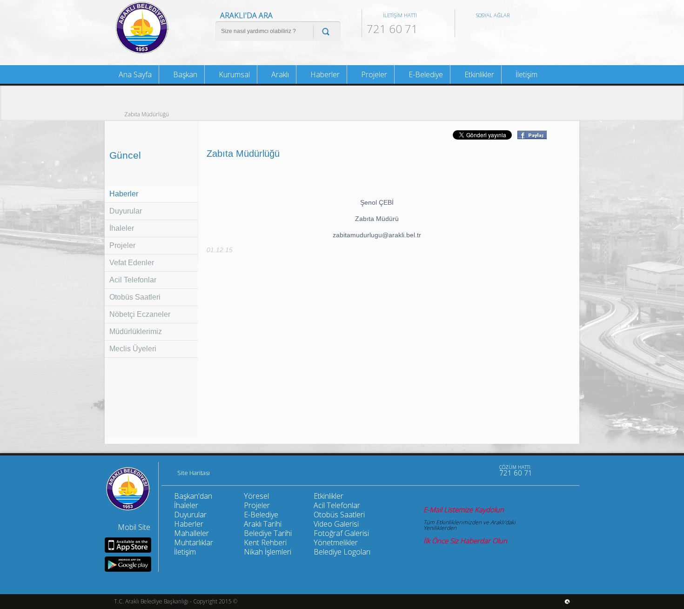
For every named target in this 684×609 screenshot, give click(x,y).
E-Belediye (425, 74)
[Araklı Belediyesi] (142, 53)
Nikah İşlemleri (267, 551)
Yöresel (256, 496)
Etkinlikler (478, 74)
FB (467, 30)
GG (513, 30)
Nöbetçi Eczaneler (139, 314)
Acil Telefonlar (132, 280)
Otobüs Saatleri (135, 297)
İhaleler (121, 228)
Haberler (123, 194)
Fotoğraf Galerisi (341, 533)
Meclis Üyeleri (132, 349)
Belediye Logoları (342, 551)
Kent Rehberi (265, 542)
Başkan (184, 74)
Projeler (122, 245)
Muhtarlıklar (193, 542)
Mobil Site (134, 527)
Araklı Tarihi (263, 524)
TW (482, 30)
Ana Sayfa (134, 74)
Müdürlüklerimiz (135, 331)
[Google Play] (128, 564)
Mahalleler (191, 533)
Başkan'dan (193, 496)
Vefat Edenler (131, 263)
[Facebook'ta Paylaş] (531, 136)
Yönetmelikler (336, 542)
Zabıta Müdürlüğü (146, 113)
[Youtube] (425, 470)
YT (497, 30)
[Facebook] (444, 470)
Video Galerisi (336, 524)
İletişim (525, 74)
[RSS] (483, 470)
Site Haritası (193, 473)
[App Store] (128, 545)
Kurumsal (233, 74)
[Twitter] (464, 470)
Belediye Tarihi (268, 533)
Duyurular (125, 211)
